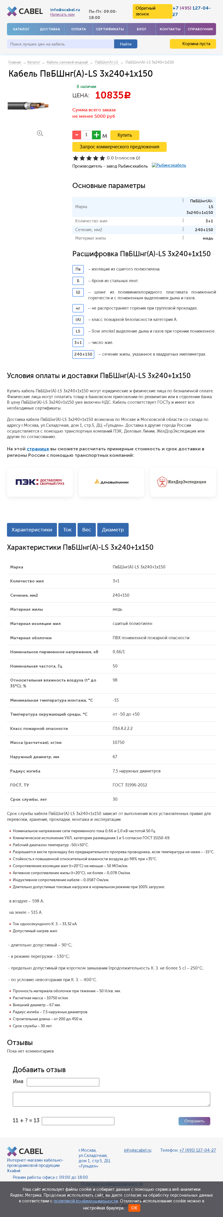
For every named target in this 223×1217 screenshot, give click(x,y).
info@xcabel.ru (65, 9)
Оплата (78, 29)
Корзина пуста (195, 43)
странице (38, 449)
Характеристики (32, 529)
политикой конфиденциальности (86, 1201)
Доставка (50, 29)
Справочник (200, 29)
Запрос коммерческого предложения (119, 146)
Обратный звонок (145, 11)
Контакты (170, 29)
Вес (86, 529)
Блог (141, 29)
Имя (18, 1081)
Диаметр (113, 529)
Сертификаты (110, 29)
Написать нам (62, 14)
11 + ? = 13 (26, 1120)
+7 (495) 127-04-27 (197, 1150)
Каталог (21, 29)
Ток (67, 529)
